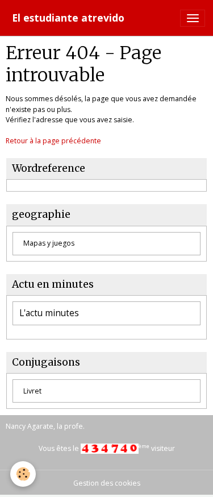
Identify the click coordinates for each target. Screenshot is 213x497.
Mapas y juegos (48, 243)
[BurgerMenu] (192, 18)
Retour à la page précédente (53, 141)
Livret (32, 391)
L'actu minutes (49, 313)
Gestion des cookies (106, 483)
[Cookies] (23, 474)
